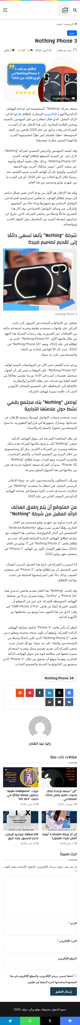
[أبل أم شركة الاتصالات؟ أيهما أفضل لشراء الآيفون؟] (59, 820)
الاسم (73, 923)
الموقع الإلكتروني (67, 958)
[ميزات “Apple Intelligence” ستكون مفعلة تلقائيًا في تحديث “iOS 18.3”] (20, 777)
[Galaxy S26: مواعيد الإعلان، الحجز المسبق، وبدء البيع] (20, 820)
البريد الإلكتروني (67, 940)
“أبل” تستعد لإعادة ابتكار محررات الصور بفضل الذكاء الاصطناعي (61, 795)
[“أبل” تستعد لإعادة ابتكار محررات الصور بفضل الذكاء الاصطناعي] (59, 777)
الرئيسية (69, 24)
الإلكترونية (50, 114)
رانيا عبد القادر (64, 50)
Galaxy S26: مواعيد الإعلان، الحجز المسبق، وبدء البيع (21, 836)
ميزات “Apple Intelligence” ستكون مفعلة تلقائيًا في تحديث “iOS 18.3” (22, 795)
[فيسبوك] (69, 693)
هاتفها (17, 114)
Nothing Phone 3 (58, 678)
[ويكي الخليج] (63, 10)
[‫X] (59, 693)
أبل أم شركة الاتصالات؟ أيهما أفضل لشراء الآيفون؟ (59, 836)
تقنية (59, 24)
